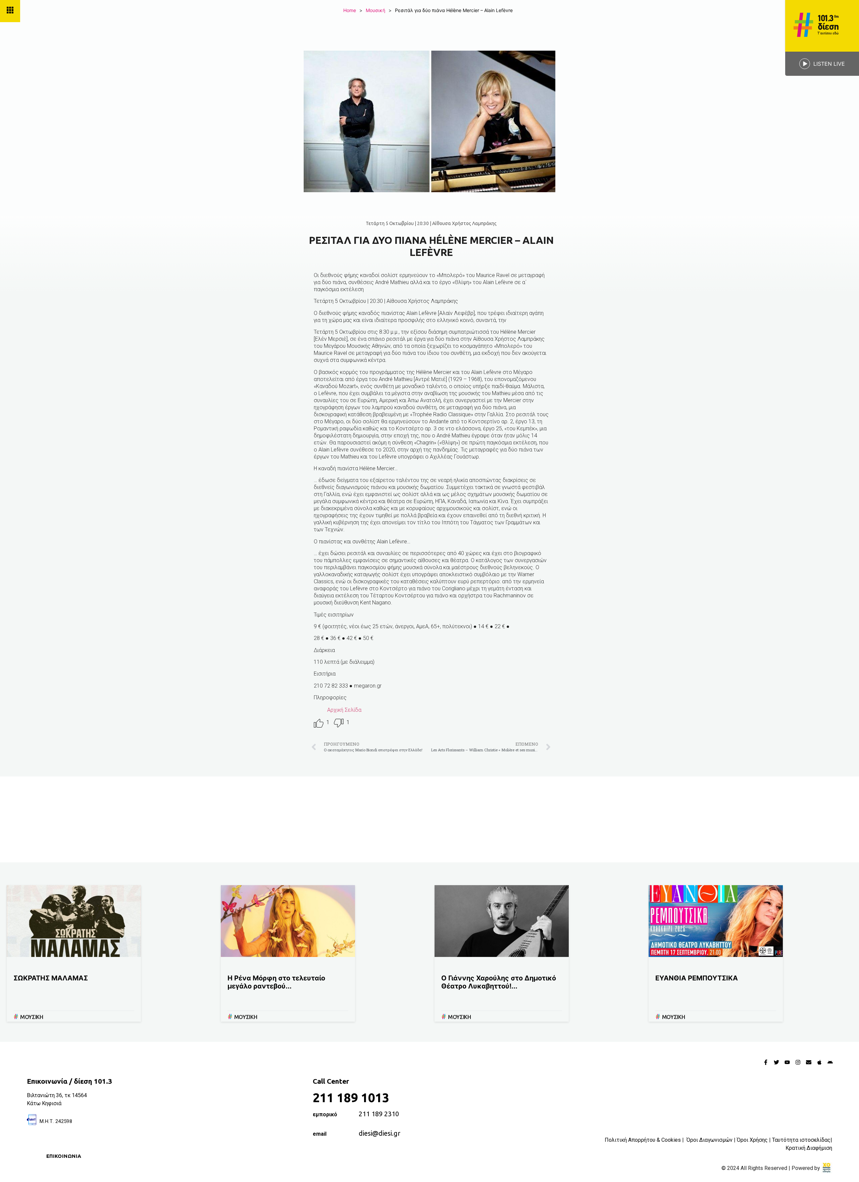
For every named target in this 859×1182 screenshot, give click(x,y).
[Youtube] (787, 1062)
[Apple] (819, 1062)
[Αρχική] (822, 26)
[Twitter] (776, 1062)
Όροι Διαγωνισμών (709, 1140)
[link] (826, 1168)
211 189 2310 (379, 1114)
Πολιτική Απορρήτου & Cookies (643, 1140)
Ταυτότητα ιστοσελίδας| (802, 1140)
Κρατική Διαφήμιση (809, 1148)
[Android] (830, 1062)
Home (349, 10)
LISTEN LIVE (829, 63)
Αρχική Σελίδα (344, 710)
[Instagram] (798, 1062)
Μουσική (375, 10)
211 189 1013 (351, 1098)
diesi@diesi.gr (379, 1133)
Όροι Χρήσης (752, 1140)
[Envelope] (808, 1062)
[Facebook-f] (765, 1062)
